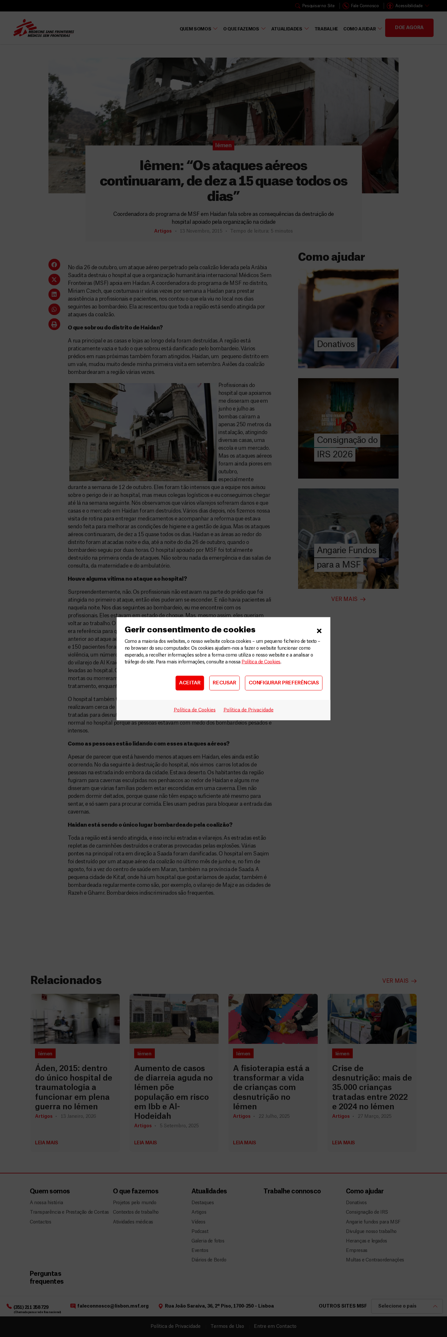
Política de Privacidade (249, 710)
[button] (319, 629)
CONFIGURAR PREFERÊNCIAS (284, 682)
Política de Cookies (260, 662)
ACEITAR (189, 682)
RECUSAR (224, 682)
